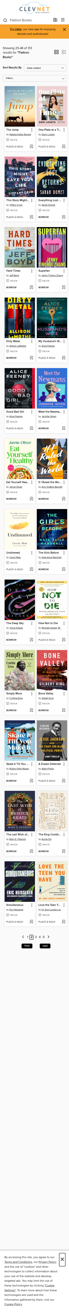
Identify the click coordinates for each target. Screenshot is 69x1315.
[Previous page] (23, 937)
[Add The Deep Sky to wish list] (31, 640)
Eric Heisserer (16, 909)
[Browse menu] (62, 19)
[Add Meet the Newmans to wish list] (63, 428)
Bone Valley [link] (45, 693)
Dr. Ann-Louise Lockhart (52, 909)
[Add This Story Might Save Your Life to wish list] (31, 217)
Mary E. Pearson (17, 839)
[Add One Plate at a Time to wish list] (63, 146)
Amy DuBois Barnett (52, 487)
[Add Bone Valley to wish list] (63, 710)
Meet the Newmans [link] (50, 412)
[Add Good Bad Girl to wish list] (31, 428)
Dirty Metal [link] (13, 341)
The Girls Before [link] (48, 553)
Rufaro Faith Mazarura (20, 768)
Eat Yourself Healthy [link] (18, 482)
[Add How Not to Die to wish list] (63, 640)
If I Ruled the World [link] (50, 482)
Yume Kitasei (16, 627)
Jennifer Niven (49, 416)
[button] (56, 53)
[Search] (5, 20)
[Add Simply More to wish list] (31, 710)
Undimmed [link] (13, 553)
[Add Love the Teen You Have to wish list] (63, 922)
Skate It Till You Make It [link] (18, 764)
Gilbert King (48, 698)
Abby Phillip (48, 768)
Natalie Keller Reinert (20, 134)
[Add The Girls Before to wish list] (63, 569)
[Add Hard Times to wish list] (31, 287)
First (26, 945)
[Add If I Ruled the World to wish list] (63, 499)
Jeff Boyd (14, 275)
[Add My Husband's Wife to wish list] (63, 358)
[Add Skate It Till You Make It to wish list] (31, 781)
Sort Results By (12, 67)
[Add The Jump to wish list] (31, 146)
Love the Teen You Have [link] (50, 905)
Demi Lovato (48, 134)
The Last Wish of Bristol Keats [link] (18, 834)
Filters (9, 78)
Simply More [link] (14, 693)
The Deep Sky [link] (15, 623)
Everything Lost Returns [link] (50, 200)
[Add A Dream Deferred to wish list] (63, 781)
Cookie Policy (13, 1304)
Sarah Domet (48, 205)
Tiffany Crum (16, 205)
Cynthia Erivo (16, 698)
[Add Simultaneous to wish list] (31, 922)
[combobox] (26, 20)
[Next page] (48, 937)
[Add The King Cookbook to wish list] (63, 851)
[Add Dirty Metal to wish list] (31, 358)
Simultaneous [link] (14, 905)
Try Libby (16, 29)
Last (45, 945)
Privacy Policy (47, 1262)
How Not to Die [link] (48, 623)
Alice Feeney (48, 346)
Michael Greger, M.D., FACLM (52, 627)
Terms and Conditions (18, 1262)
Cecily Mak (15, 557)
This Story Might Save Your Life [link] (18, 200)
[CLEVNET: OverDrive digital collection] (34, 8)
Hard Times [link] (13, 271)
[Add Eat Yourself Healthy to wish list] (31, 499)
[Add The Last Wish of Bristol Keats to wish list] (31, 851)
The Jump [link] (12, 130)
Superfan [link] (44, 271)
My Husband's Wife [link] (50, 341)
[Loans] (55, 20)
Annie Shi (47, 839)
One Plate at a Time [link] (50, 130)
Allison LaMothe (17, 346)
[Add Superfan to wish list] (63, 287)
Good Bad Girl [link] (15, 412)
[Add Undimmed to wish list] (31, 569)
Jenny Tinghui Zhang (52, 275)
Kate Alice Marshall (51, 557)
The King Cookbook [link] (50, 834)
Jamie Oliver (15, 487)
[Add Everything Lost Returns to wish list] (63, 217)
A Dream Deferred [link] (49, 764)
